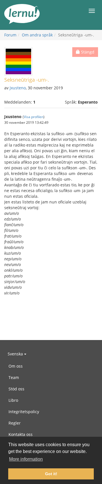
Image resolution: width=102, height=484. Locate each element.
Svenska (16, 354)
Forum (10, 35)
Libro (13, 400)
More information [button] (26, 459)
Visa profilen (33, 116)
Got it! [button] (51, 473)
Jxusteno (18, 87)
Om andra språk (37, 35)
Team (13, 377)
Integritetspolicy (23, 411)
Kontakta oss (20, 434)
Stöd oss (16, 389)
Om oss (15, 366)
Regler (14, 423)
